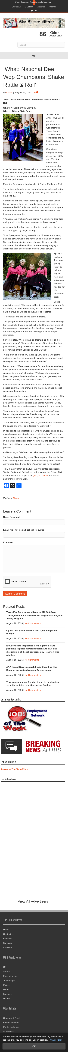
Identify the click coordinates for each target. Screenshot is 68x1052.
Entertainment (10, 976)
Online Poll (8, 1031)
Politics (6, 985)
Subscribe (41, 7)
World (6, 989)
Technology (9, 980)
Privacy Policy (55, 1040)
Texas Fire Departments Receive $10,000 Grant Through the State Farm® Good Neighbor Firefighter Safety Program (34, 615)
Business (7, 994)
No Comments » (33, 623)
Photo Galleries (11, 1027)
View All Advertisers (33, 901)
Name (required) (11, 517)
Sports (6, 971)
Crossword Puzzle (12, 1018)
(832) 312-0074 (41, 475)
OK (34, 1046)
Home (6, 929)
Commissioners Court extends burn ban (33, 2)
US (4, 967)
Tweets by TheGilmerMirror (14, 769)
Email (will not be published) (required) (24, 530)
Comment (8, 542)
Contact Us (16, 7)
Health (6, 998)
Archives (52, 7)
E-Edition (29, 7)
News (16, 498)
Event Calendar (11, 1022)
